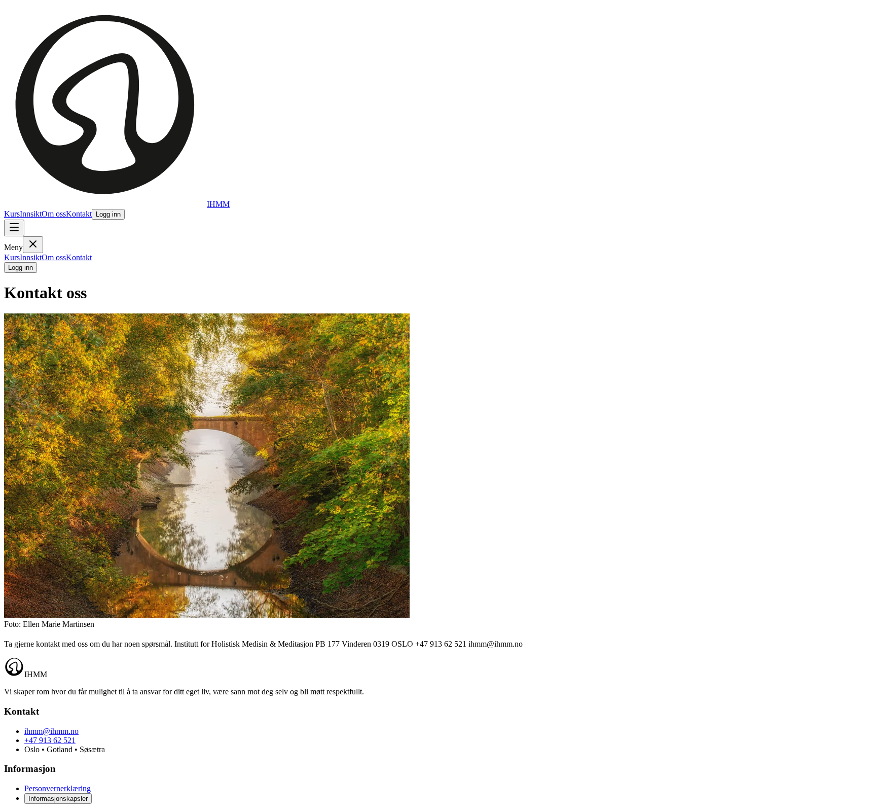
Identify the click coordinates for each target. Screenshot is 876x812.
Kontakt (79, 213)
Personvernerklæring (57, 788)
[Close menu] (33, 244)
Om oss (54, 213)
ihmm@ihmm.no (51, 731)
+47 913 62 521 (50, 740)
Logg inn (108, 214)
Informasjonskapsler (58, 798)
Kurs (12, 213)
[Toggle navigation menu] (14, 228)
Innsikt (31, 213)
